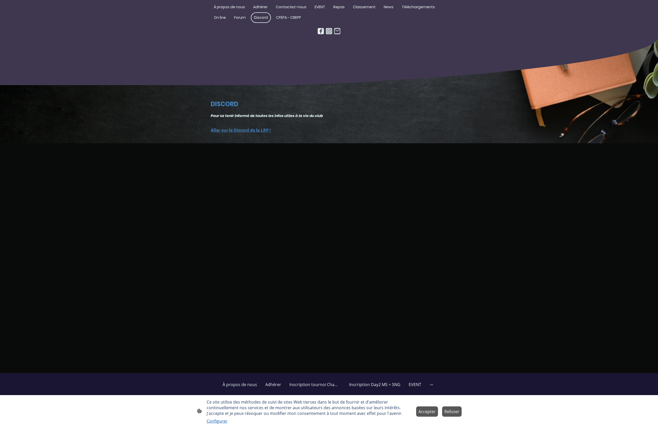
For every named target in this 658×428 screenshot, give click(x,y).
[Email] (337, 31)
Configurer (217, 421)
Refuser (451, 411)
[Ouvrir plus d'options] (431, 384)
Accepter (427, 411)
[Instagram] (329, 31)
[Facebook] (321, 31)
